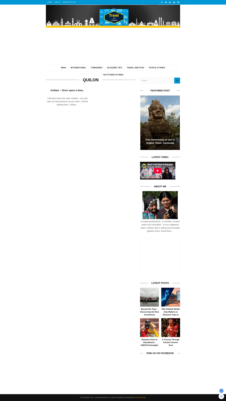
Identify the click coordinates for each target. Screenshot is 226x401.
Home (49, 2)
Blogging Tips (114, 67)
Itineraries (97, 67)
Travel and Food (135, 67)
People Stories (157, 67)
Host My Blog (140, 397)
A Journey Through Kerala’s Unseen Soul (170, 342)
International (78, 67)
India (63, 67)
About (57, 2)
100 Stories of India (113, 74)
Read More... (167, 231)
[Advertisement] (113, 46)
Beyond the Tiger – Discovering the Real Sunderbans (149, 312)
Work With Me (69, 2)
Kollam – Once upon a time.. (67, 90)
